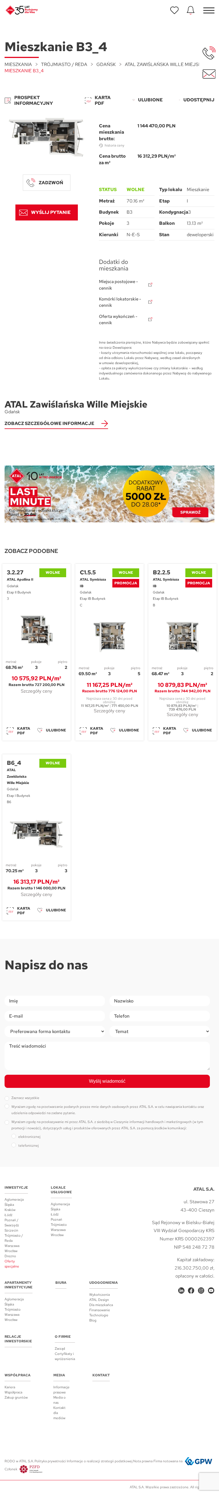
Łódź (9, 1215)
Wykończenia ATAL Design (99, 1297)
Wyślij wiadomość (107, 1081)
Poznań (56, 1219)
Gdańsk (106, 64)
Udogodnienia (103, 1282)
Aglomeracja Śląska (14, 1202)
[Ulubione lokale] (174, 10)
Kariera (10, 1387)
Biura (60, 1282)
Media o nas (59, 1400)
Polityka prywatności (50, 1461)
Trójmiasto (59, 1224)
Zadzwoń (51, 183)
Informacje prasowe (61, 1390)
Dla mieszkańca (101, 1305)
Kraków (10, 1210)
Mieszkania (18, 64)
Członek (11, 1469)
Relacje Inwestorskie (18, 1338)
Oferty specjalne (12, 1264)
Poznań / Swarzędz (12, 1223)
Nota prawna (143, 1461)
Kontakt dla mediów (59, 1412)
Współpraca (18, 1375)
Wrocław (11, 1251)
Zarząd (60, 1348)
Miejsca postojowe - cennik (118, 285)
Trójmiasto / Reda (64, 64)
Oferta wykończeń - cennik (118, 320)
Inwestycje (16, 1187)
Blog (92, 1320)
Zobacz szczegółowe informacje (49, 423)
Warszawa (12, 1246)
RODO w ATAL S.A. (19, 1461)
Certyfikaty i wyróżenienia (65, 1356)
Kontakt (101, 1375)
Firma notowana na (167, 1461)
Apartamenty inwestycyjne (19, 1285)
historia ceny (114, 145)
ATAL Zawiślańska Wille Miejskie (165, 64)
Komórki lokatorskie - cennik (120, 302)
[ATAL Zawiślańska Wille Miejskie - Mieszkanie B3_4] (46, 137)
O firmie (63, 1336)
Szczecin (11, 1230)
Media (59, 1375)
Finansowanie (99, 1310)
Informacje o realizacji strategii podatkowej (100, 1461)
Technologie (98, 1315)
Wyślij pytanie (51, 212)
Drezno (10, 1256)
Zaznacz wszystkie (25, 1098)
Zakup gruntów (16, 1397)
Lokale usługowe (61, 1189)
